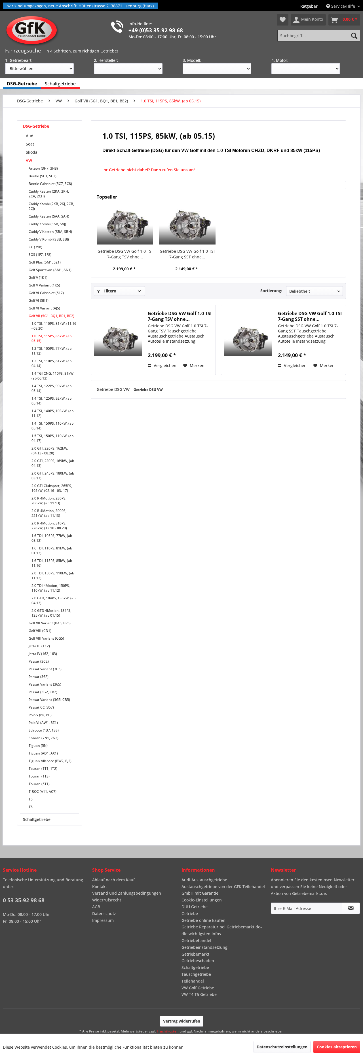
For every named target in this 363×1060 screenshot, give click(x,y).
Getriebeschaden (198, 960)
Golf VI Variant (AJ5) (44, 308)
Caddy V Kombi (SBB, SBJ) (49, 239)
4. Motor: (279, 60)
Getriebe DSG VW (114, 389)
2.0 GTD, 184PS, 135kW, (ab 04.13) (53, 600)
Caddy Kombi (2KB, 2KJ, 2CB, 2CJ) (51, 206)
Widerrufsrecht (106, 900)
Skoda (31, 152)
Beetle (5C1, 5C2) (42, 176)
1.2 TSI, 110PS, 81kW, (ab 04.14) (51, 363)
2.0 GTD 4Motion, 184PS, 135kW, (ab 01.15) (51, 613)
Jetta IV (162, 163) (43, 653)
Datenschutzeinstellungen (282, 1047)
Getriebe (190, 913)
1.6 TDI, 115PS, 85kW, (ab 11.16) (51, 563)
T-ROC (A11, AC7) (42, 791)
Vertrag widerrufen (181, 1021)
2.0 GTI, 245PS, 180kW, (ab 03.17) (52, 476)
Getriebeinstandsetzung (204, 947)
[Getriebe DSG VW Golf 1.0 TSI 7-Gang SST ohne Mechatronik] (187, 226)
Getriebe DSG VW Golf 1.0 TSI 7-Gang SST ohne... (187, 254)
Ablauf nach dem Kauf (113, 879)
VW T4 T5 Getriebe (199, 994)
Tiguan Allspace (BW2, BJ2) (50, 760)
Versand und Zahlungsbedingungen (126, 893)
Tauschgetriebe (196, 974)
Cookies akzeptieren (337, 1047)
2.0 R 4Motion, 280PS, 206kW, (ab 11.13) (48, 500)
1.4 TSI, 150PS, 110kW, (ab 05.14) (52, 426)
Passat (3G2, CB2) (43, 692)
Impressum (103, 920)
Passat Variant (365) (45, 684)
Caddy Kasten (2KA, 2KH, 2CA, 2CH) (49, 194)
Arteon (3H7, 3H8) (43, 168)
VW (29, 160)
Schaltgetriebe (36, 819)
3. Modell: (192, 60)
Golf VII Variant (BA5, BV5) (50, 623)
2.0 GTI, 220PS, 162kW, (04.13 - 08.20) (49, 451)
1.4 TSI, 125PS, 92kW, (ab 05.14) (51, 401)
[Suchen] (354, 35)
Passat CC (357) (41, 707)
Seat (30, 144)
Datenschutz (104, 913)
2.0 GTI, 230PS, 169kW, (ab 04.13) (52, 463)
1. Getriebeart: (19, 60)
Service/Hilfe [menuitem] (343, 6)
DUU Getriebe (195, 906)
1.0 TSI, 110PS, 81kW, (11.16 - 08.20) (53, 326)
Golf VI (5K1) (38, 300)
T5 (31, 799)
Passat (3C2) (39, 661)
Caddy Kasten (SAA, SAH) (49, 216)
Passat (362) (38, 676)
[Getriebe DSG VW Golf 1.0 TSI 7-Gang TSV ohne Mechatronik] (125, 226)
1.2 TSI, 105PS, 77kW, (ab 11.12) (51, 351)
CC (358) (35, 247)
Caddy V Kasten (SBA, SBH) (50, 231)
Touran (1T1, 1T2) (43, 768)
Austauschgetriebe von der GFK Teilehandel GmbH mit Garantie (223, 890)
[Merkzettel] (282, 20)
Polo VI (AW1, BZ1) (43, 722)
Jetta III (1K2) (39, 646)
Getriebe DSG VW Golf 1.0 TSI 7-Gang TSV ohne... (125, 254)
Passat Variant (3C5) (45, 669)
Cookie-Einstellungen (202, 900)
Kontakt (99, 886)
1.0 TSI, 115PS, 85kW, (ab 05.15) (51, 338)
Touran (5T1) (39, 783)
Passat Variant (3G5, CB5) (49, 699)
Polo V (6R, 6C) (40, 715)
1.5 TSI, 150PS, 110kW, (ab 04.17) (52, 438)
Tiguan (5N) (38, 745)
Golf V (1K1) (38, 277)
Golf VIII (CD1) (40, 630)
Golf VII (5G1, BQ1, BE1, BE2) (51, 315)
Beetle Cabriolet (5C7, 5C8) (50, 183)
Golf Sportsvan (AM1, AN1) (50, 269)
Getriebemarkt (195, 954)
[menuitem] (309, 6)
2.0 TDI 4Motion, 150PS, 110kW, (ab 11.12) (50, 588)
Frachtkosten (168, 1031)
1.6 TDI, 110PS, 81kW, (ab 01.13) (51, 550)
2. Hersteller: (106, 60)
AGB (96, 906)
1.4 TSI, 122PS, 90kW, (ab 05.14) (51, 388)
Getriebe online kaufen (203, 920)
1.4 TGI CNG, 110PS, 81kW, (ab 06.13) (52, 376)
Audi (30, 135)
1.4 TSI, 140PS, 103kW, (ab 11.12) (52, 413)
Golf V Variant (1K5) (44, 285)
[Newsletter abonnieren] (351, 908)
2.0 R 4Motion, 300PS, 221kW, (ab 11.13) (48, 513)
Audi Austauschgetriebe (204, 879)
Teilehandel (193, 981)
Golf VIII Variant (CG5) (46, 638)
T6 (31, 806)
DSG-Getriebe (36, 126)
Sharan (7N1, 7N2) (43, 738)
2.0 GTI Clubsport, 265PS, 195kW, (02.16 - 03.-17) (51, 488)
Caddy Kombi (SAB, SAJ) (47, 224)
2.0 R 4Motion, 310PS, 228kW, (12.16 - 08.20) (49, 525)
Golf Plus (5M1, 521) (45, 262)
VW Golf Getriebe (198, 988)
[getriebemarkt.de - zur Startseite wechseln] (34, 30)
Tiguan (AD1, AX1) (43, 753)
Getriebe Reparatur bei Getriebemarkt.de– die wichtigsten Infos (222, 930)
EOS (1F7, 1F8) (40, 254)
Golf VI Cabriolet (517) (46, 292)
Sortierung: (271, 290)
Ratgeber (309, 6)
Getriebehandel (196, 940)
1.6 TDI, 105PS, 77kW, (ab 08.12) (51, 538)
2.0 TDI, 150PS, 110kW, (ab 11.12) (52, 575)
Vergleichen (164, 365)
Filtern (109, 291)
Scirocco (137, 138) (44, 730)
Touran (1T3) (39, 776)
